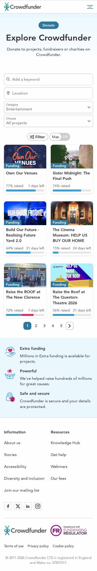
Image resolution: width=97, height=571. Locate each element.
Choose (11, 118)
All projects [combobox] (16, 122)
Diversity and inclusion (24, 478)
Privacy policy (38, 546)
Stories (10, 454)
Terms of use (14, 546)
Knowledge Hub (65, 442)
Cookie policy (63, 546)
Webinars (59, 466)
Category (12, 104)
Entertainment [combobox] (19, 109)
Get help (58, 454)
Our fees (58, 478)
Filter (40, 137)
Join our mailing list (21, 490)
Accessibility (15, 466)
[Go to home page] (22, 6)
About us (12, 442)
